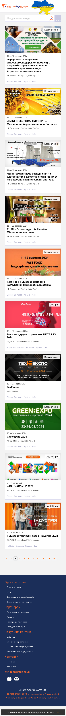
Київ (33, 82)
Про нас (11, 661)
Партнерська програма (18, 612)
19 (48, 558)
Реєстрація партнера (17, 621)
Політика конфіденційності (20, 646)
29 (54, 558)
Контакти (11, 666)
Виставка (18, 82)
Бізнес (10, 82)
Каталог (11, 617)
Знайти (51, 18)
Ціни (9, 592)
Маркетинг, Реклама (15, 348)
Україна (27, 82)
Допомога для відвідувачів (20, 651)
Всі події (11, 637)
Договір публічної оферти (19, 602)
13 (43, 558)
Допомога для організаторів (20, 597)
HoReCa (10, 546)
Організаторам (14, 587)
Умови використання (17, 641)
